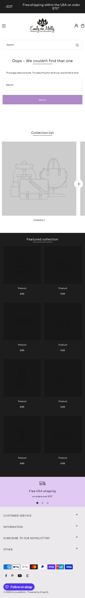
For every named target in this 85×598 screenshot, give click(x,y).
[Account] (76, 25)
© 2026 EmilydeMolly (14, 592)
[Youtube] (20, 575)
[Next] (78, 183)
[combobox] (42, 44)
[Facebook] (6, 575)
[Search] (77, 44)
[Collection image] (39, 179)
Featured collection (42, 239)
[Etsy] (27, 575)
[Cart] (82, 25)
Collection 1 (39, 220)
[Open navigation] (13, 25)
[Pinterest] (12, 575)
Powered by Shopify (37, 592)
